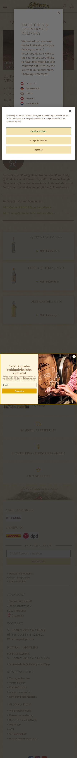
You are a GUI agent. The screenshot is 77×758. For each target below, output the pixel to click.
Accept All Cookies (38, 140)
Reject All (38, 149)
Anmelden (19, 391)
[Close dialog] (74, 356)
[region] (38, 133)
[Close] (70, 111)
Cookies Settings (38, 131)
